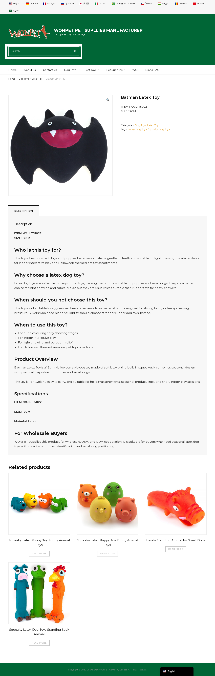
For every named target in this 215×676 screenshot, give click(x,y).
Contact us (50, 70)
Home (12, 70)
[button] (108, 100)
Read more (39, 553)
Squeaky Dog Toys (159, 129)
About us (30, 70)
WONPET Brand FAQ (145, 70)
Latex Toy (37, 78)
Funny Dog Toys (137, 129)
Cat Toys (91, 70)
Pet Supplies (114, 70)
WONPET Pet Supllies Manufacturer (98, 30)
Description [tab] (23, 210)
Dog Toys (70, 70)
